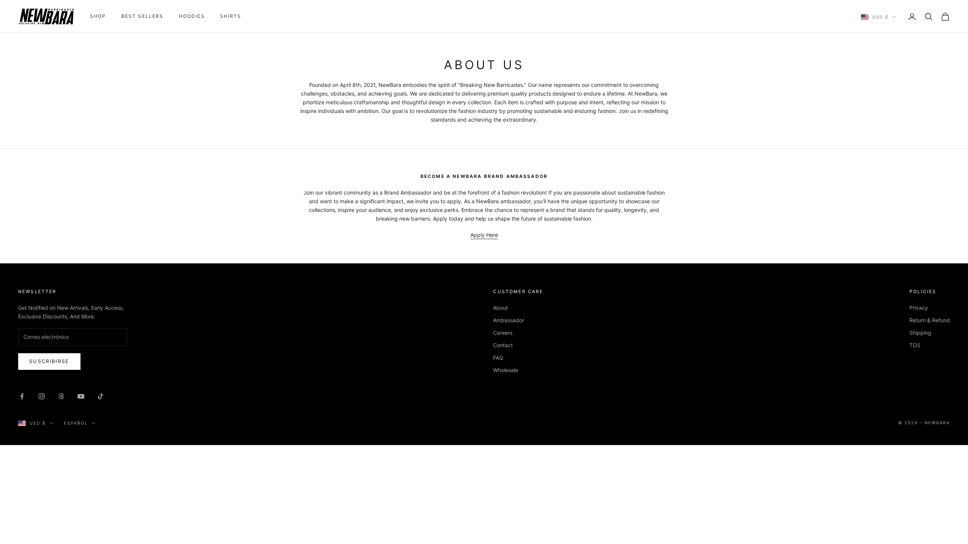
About (500, 307)
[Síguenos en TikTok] (100, 396)
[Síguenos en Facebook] (22, 396)
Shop (98, 16)
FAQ (498, 357)
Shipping (920, 332)
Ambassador (508, 320)
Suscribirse (49, 361)
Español (76, 423)
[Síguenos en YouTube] (81, 396)
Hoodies (192, 16)
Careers (502, 332)
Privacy (918, 307)
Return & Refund (929, 320)
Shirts (231, 16)
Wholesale (505, 370)
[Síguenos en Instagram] (41, 396)
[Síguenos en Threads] (61, 396)
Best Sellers (142, 16)
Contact (503, 345)
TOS (914, 345)
